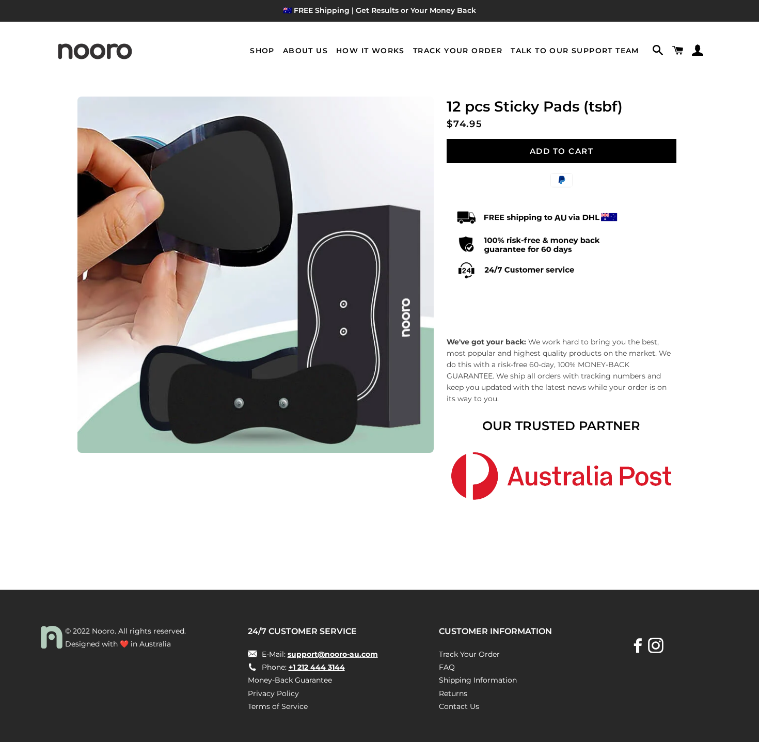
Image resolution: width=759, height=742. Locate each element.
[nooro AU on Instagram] (657, 649)
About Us (305, 50)
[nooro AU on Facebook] (639, 649)
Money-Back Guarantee (290, 680)
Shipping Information (478, 680)
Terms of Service (278, 706)
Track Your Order (457, 50)
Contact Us (459, 706)
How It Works (370, 50)
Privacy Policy (273, 693)
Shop (262, 50)
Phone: (302, 667)
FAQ (447, 667)
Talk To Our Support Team (575, 50)
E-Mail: (319, 654)
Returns (453, 693)
